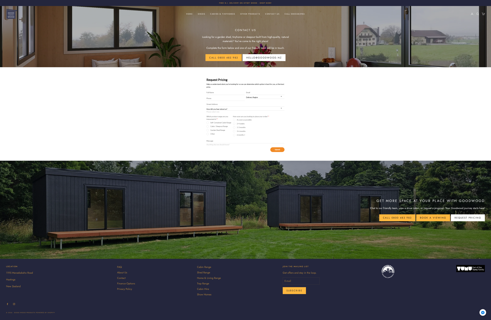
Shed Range (203, 272)
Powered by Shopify (45, 313)
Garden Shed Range (217, 130)
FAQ (119, 267)
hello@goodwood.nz (264, 57)
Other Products (250, 14)
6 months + (241, 135)
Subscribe (294, 290)
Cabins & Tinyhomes (222, 14)
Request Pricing (468, 217)
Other (212, 134)
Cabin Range (204, 267)
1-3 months (241, 127)
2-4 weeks (241, 124)
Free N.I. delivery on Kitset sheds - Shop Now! (245, 3)
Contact (121, 278)
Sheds (201, 14)
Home (189, 14)
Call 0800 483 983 (223, 57)
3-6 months (241, 131)
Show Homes (204, 294)
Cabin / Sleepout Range (219, 126)
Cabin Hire (203, 289)
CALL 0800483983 (295, 14)
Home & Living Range (209, 278)
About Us (122, 272)
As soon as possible (244, 120)
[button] (482, 312)
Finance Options (126, 283)
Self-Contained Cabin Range (220, 123)
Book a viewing (433, 217)
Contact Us (272, 14)
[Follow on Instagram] (14, 304)
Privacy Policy (124, 289)
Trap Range (203, 283)
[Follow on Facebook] (7, 304)
